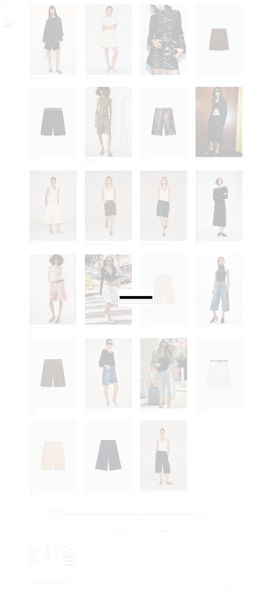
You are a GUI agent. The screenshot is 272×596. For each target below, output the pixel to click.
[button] (136, 297)
